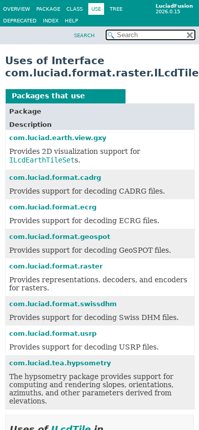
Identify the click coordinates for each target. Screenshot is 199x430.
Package (48, 9)
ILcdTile (103, 96)
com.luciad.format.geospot (59, 236)
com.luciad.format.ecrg (52, 207)
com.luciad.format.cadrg (55, 177)
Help (71, 20)
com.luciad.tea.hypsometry (60, 363)
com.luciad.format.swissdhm (63, 304)
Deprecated (20, 20)
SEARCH (84, 35)
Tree (116, 9)
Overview (16, 9)
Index (51, 20)
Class (74, 9)
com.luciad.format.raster (56, 266)
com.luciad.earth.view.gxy (57, 138)
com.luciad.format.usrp (52, 333)
